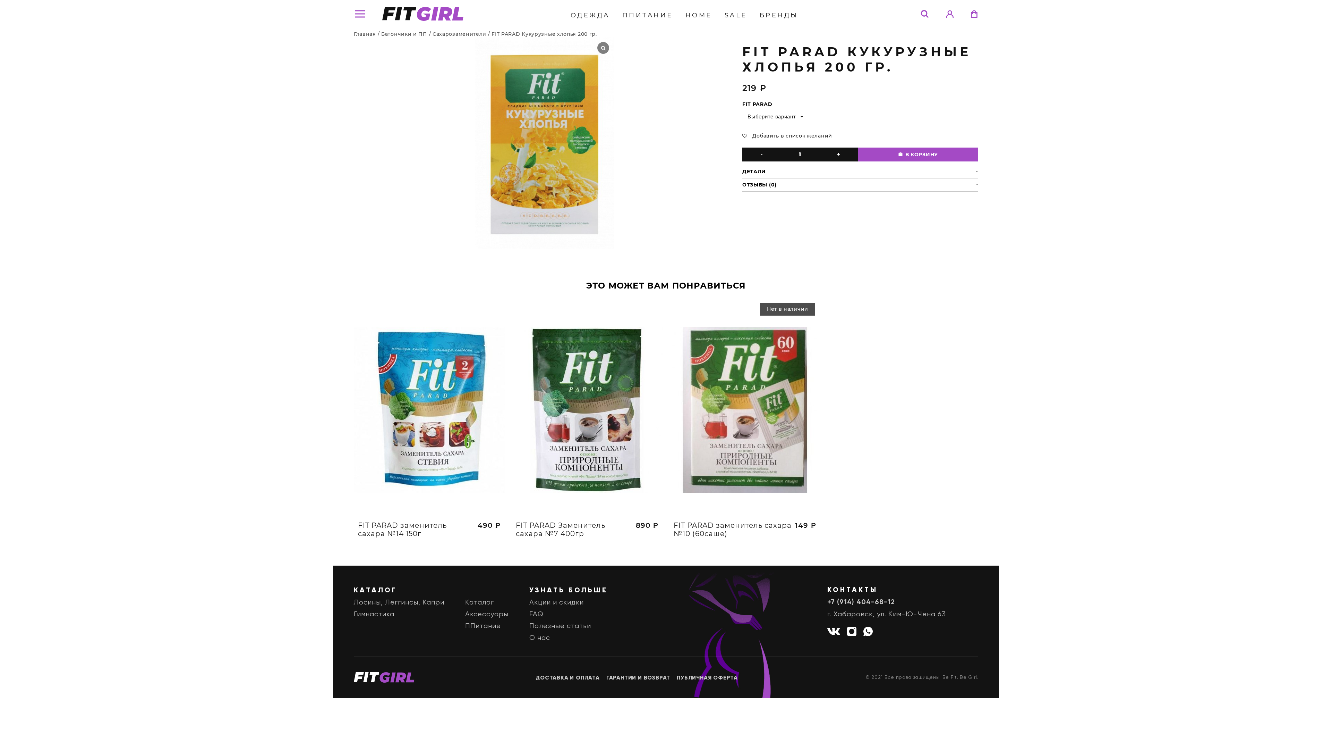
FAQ (536, 614)
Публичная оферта (707, 678)
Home (698, 15)
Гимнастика (374, 614)
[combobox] (774, 117)
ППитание (647, 15)
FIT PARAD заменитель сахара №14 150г (402, 529)
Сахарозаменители (459, 34)
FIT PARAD (757, 104)
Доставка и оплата (568, 678)
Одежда (590, 15)
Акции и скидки (556, 602)
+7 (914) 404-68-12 (861, 602)
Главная (365, 34)
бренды (779, 15)
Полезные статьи (560, 626)
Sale (736, 15)
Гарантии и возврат (638, 678)
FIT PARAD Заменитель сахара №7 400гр (560, 529)
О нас (539, 638)
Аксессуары (487, 614)
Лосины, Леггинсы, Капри (399, 602)
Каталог (479, 602)
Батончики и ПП (404, 34)
